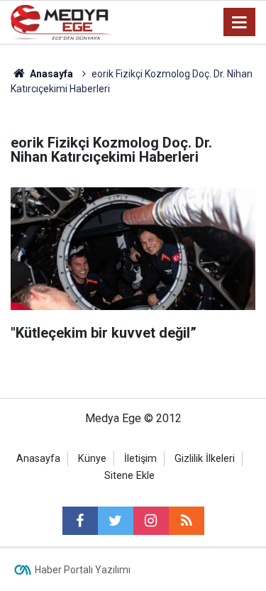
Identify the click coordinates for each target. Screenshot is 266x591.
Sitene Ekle (129, 476)
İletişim (140, 459)
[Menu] (240, 22)
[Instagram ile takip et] (151, 521)
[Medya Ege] (62, 21)
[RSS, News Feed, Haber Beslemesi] (186, 521)
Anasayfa (38, 459)
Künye (92, 459)
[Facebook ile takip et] (80, 521)
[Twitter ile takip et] (115, 521)
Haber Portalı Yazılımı (83, 569)
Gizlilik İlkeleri (204, 459)
